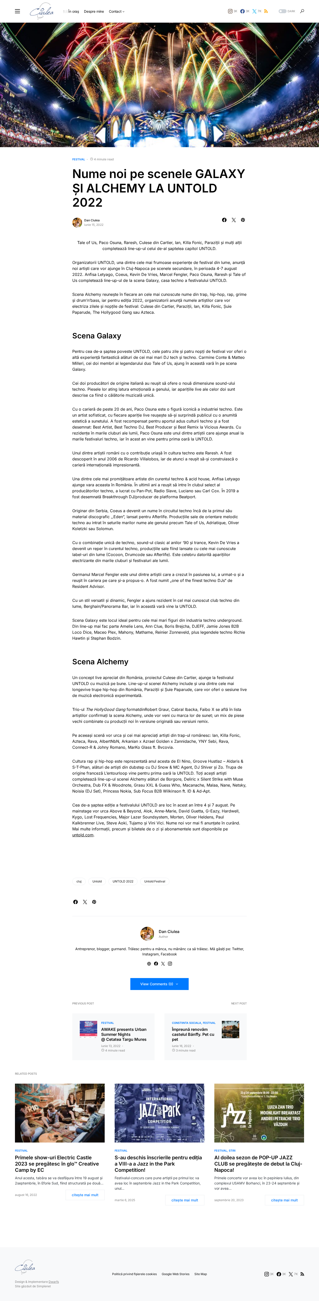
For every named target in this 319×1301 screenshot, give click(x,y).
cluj (79, 881)
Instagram (150, 954)
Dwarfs (54, 1282)
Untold (97, 881)
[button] (17, 11)
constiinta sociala (186, 1023)
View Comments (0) (156, 984)
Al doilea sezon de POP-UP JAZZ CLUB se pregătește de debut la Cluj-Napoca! (258, 1164)
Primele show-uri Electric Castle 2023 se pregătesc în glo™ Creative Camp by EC (57, 1164)
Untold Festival (154, 881)
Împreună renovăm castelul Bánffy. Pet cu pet (193, 1034)
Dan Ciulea (92, 220)
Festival (78, 159)
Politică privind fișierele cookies (134, 1274)
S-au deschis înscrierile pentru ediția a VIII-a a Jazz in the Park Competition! (158, 1164)
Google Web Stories (175, 1274)
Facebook (169, 954)
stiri (232, 1150)
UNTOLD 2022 (123, 881)
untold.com (82, 834)
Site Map (200, 1274)
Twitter (237, 949)
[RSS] (266, 11)
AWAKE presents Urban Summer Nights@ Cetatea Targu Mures (124, 1034)
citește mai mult (85, 1195)
